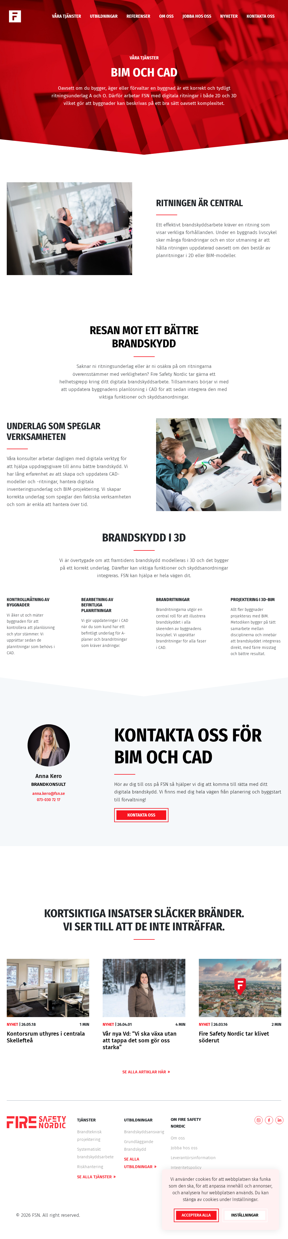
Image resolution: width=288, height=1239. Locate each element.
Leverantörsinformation (193, 1157)
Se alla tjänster (94, 1176)
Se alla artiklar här (144, 1071)
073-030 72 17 (48, 799)
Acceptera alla (196, 1215)
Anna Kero (48, 776)
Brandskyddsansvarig (144, 1131)
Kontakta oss (141, 815)
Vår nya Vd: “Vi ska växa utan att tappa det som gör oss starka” (140, 1040)
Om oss (178, 1138)
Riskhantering (90, 1166)
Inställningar (244, 1215)
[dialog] (220, 1199)
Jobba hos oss (184, 1147)
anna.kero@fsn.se (48, 793)
